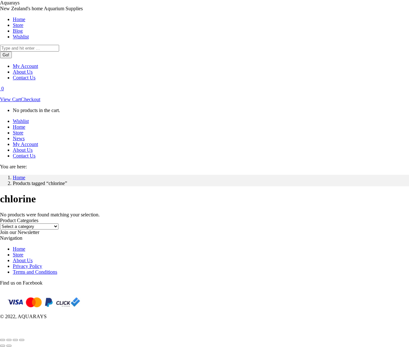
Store (18, 254)
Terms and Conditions (35, 272)
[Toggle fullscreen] (15, 340)
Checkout (30, 99)
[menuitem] (19, 19)
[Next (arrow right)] (9, 346)
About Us (23, 260)
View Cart (10, 99)
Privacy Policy (27, 266)
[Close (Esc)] (2, 340)
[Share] (9, 340)
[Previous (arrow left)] (2, 346)
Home (19, 249)
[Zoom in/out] (21, 340)
